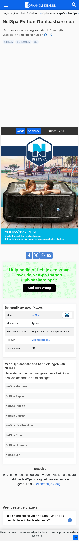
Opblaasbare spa (41, 340)
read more (36, 535)
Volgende (34, 130)
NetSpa (36, 315)
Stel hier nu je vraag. (47, 484)
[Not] (51, 35)
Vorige (20, 130)
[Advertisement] (39, 85)
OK (75, 537)
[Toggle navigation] (6, 5)
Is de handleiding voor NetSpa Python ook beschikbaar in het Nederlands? (35, 518)
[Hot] (45, 35)
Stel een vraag (39, 288)
